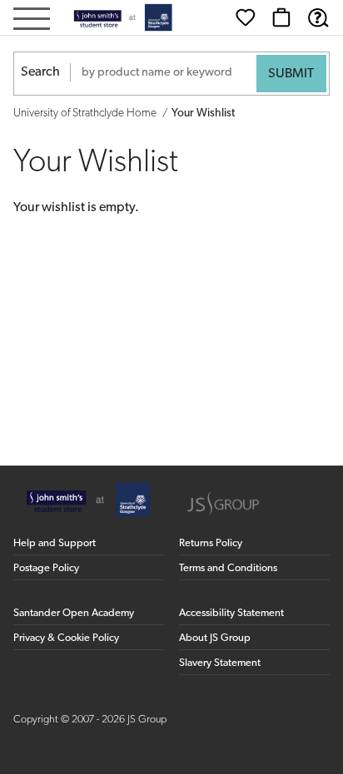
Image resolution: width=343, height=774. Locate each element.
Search (40, 72)
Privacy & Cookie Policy (66, 638)
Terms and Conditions (228, 568)
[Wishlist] (245, 17)
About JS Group (215, 638)
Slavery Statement (220, 663)
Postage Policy (46, 568)
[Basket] (281, 17)
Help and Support (54, 543)
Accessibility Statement (231, 613)
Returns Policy (210, 543)
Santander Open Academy (73, 613)
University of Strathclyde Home (85, 113)
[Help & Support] (318, 17)
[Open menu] (31, 20)
